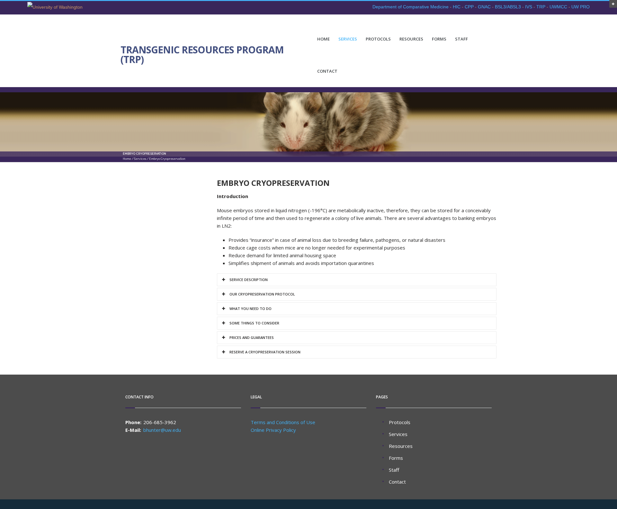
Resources (411, 39)
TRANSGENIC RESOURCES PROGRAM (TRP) (202, 54)
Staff (461, 39)
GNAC (484, 6)
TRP (540, 6)
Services (347, 39)
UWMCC (558, 6)
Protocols (378, 39)
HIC (457, 6)
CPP (469, 6)
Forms (439, 39)
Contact (327, 71)
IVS (528, 6)
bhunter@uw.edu (162, 430)
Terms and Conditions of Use (283, 422)
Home (323, 39)
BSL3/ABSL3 (508, 6)
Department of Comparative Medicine (410, 6)
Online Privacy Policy (273, 430)
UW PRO (580, 6)
